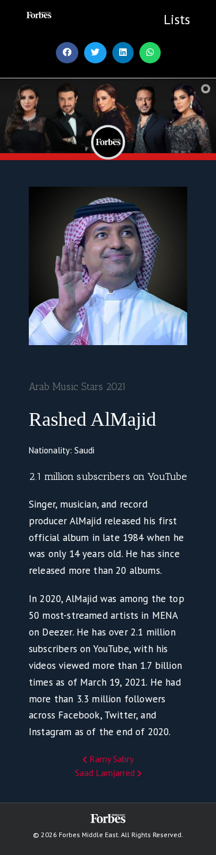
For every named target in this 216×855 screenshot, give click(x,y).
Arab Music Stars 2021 (77, 386)
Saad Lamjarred (106, 772)
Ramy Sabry (110, 759)
